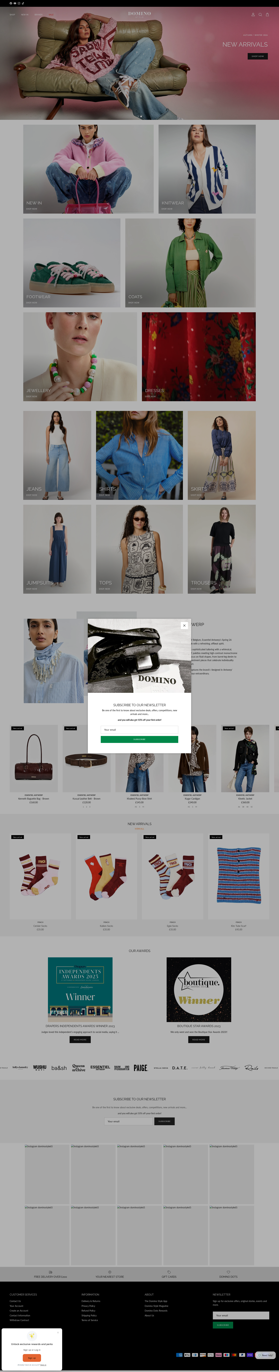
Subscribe (139, 739)
